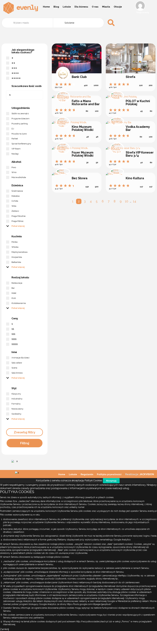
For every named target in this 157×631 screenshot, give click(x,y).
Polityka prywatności (109, 474)
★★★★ (15, 73)
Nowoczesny (17, 409)
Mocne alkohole (18, 177)
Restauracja (16, 283)
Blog (56, 6)
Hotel (13, 293)
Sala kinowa (17, 373)
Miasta (106, 6)
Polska (14, 242)
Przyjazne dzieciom (20, 118)
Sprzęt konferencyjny (21, 144)
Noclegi (15, 154)
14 (134, 201)
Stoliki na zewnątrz (20, 113)
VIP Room (16, 149)
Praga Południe (18, 216)
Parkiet (14, 138)
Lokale (67, 6)
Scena (14, 368)
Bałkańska (16, 262)
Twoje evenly (142, 12)
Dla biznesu (81, 6)
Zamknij (4, 629)
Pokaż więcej (18, 226)
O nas (95, 6)
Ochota (14, 201)
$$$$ (13, 339)
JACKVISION (146, 474)
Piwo (13, 167)
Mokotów (15, 196)
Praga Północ (17, 221)
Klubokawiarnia (18, 303)
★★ (13, 63)
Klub (13, 298)
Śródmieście (17, 191)
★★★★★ (16, 78)
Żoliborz (15, 211)
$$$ (13, 334)
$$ (12, 329)
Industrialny (16, 399)
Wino (13, 172)
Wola (13, 206)
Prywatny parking (19, 123)
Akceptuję (111, 480)
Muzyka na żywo (19, 134)
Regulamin (87, 474)
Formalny (16, 404)
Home (46, 6)
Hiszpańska (16, 257)
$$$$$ (14, 344)
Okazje (118, 6)
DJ (12, 129)
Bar (13, 288)
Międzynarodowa (19, 252)
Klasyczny (16, 394)
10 (126, 201)
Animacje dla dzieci (20, 358)
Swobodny (16, 414)
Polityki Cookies (93, 480)
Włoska (14, 247)
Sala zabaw (16, 363)
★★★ (14, 68)
